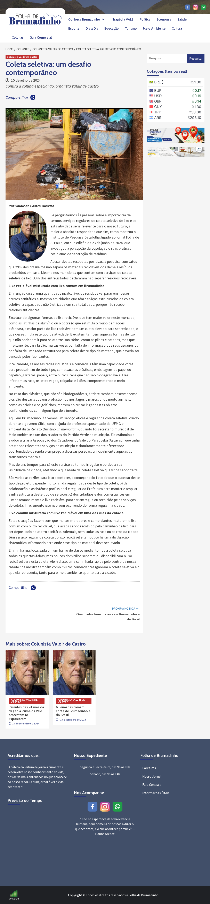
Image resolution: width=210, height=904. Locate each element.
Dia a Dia (92, 28)
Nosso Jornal (151, 776)
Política (145, 19)
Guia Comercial (41, 37)
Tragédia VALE (123, 19)
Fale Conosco (151, 784)
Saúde (182, 19)
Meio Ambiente (154, 28)
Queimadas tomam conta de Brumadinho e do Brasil (108, 614)
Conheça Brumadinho (84, 19)
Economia (163, 19)
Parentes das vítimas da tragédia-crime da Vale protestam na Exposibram (26, 713)
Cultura (177, 28)
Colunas (17, 37)
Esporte (73, 28)
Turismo (131, 28)
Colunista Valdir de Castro (22, 56)
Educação (111, 28)
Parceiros (149, 768)
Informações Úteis (155, 793)
